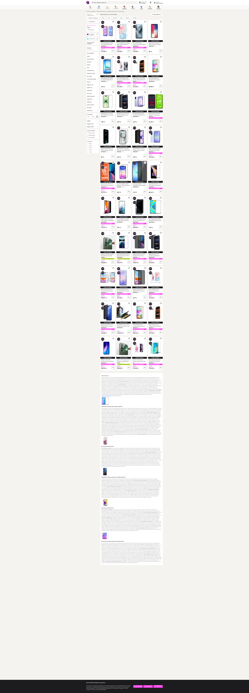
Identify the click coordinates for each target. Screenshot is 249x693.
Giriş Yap (161, 3)
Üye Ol (157, 3)
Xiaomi (103, 18)
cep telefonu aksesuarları (106, 395)
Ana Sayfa (88, 11)
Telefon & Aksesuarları (100, 11)
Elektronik (93, 11)
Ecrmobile (135, 18)
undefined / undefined (93, 18)
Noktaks (127, 18)
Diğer (121, 18)
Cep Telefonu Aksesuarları (112, 11)
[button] (122, 39)
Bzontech (115, 18)
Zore (109, 18)
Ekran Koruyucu (121, 11)
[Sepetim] (150, 2)
